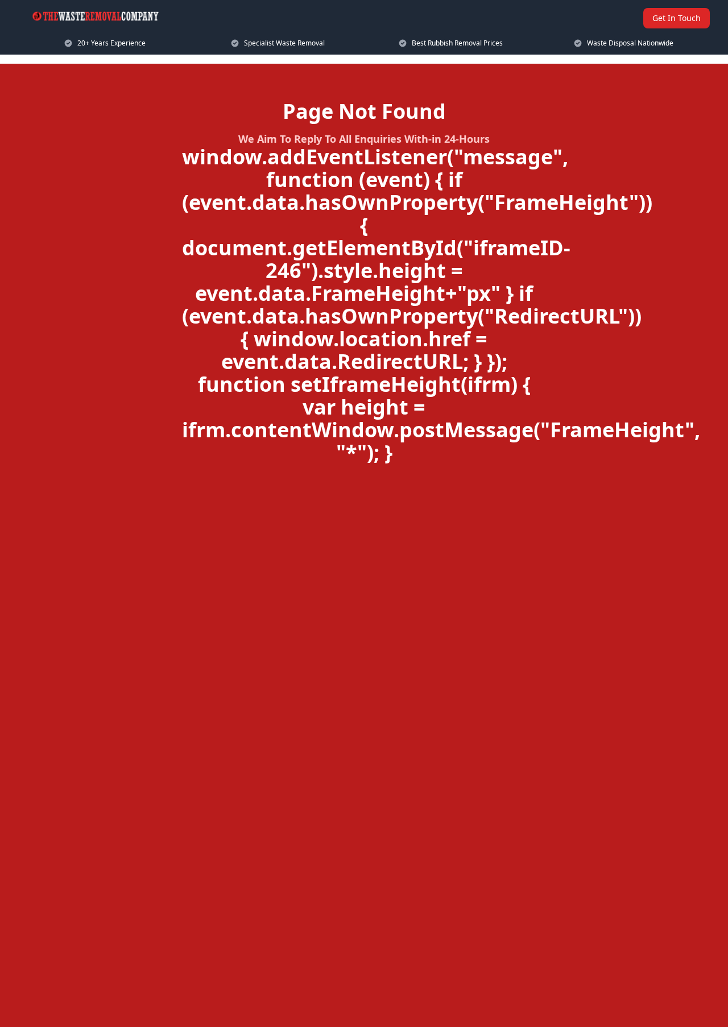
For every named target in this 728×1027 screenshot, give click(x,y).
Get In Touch (676, 18)
